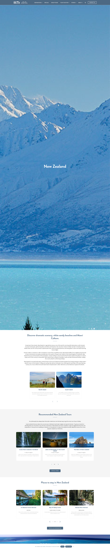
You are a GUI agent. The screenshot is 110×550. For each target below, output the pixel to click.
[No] (73, 546)
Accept (62, 546)
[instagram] (91, 328)
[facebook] (89, 328)
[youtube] (94, 328)
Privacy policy (68, 546)
